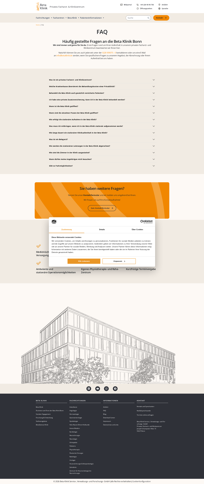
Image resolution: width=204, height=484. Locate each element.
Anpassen (117, 261)
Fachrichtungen (43, 17)
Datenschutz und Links (110, 425)
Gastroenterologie (76, 418)
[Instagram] (106, 388)
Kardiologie (73, 432)
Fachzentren (58, 17)
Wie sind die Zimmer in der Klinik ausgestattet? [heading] (69, 152)
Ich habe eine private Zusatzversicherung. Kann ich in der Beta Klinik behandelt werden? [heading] (87, 100)
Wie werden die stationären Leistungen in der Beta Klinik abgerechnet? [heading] (79, 146)
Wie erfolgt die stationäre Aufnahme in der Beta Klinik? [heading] (73, 119)
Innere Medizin (75, 428)
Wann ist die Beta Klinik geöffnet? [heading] (63, 106)
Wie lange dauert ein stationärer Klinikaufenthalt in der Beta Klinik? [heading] (78, 133)
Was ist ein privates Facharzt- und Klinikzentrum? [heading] (70, 80)
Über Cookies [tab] (137, 229)
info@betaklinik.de (64, 55)
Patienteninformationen (91, 17)
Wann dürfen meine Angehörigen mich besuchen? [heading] (70, 159)
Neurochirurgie (75, 435)
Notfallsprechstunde (144, 411)
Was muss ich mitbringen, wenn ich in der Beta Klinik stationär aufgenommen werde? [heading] (86, 126)
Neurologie (73, 439)
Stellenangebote (41, 421)
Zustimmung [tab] (66, 229)
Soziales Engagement (43, 414)
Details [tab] (102, 229)
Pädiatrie (73, 446)
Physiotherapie (75, 450)
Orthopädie (73, 442)
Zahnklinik (73, 467)
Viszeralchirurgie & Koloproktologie (82, 464)
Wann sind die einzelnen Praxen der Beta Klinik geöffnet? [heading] (73, 113)
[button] (148, 18)
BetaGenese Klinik (42, 425)
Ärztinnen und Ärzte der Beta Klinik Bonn (50, 411)
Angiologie (73, 411)
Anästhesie (73, 407)
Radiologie (73, 457)
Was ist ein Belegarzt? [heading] (58, 139)
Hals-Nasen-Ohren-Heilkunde (79, 425)
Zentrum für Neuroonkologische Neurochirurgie (80, 472)
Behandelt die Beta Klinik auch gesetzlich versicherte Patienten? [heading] (76, 93)
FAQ (104, 411)
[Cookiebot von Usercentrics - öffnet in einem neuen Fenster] (142, 222)
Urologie (72, 460)
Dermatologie (74, 414)
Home (38, 25)
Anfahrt (105, 407)
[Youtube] (97, 388)
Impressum (107, 421)
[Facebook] (115, 388)
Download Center (109, 418)
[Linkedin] (88, 388)
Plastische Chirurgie (76, 453)
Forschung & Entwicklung (44, 418)
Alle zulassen (84, 261)
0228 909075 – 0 (109, 52)
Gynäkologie (74, 421)
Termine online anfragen (145, 415)
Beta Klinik (72, 17)
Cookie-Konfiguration (141, 481)
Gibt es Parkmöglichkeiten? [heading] (61, 166)
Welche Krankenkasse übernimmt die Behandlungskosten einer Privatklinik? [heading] (82, 86)
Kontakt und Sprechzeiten (145, 406)
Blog (104, 414)
